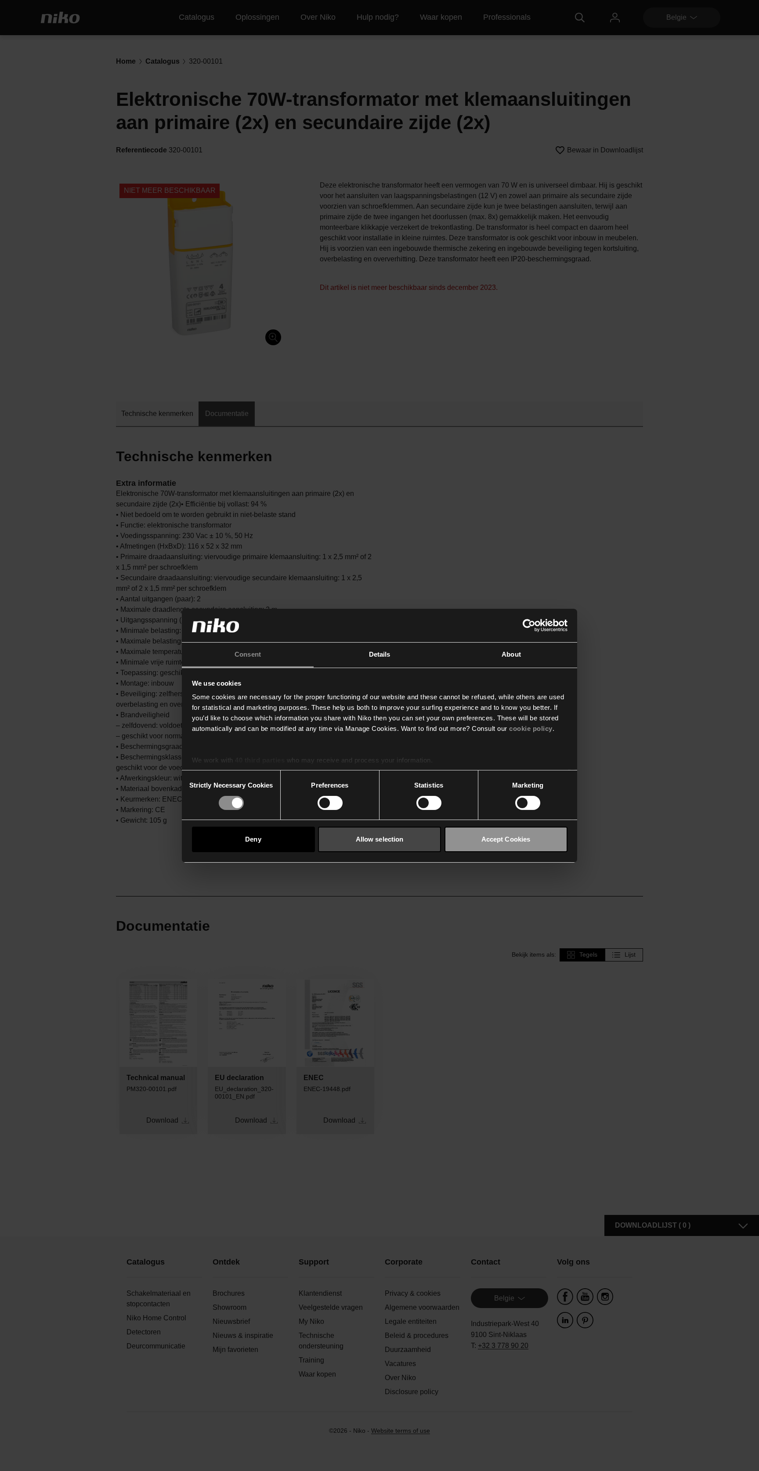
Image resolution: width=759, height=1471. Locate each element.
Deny (253, 839)
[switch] (330, 803)
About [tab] (511, 654)
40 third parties (260, 760)
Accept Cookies (505, 839)
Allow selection (380, 839)
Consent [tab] (248, 654)
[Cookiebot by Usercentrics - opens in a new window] (529, 625)
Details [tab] (379, 654)
